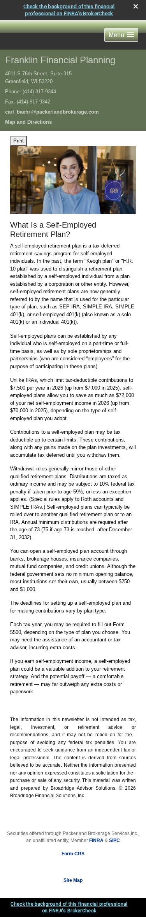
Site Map (73, 880)
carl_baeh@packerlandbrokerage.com (52, 112)
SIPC (114, 840)
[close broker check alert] (135, 6)
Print (18, 141)
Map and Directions (28, 122)
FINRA (96, 840)
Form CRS (73, 853)
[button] (121, 35)
